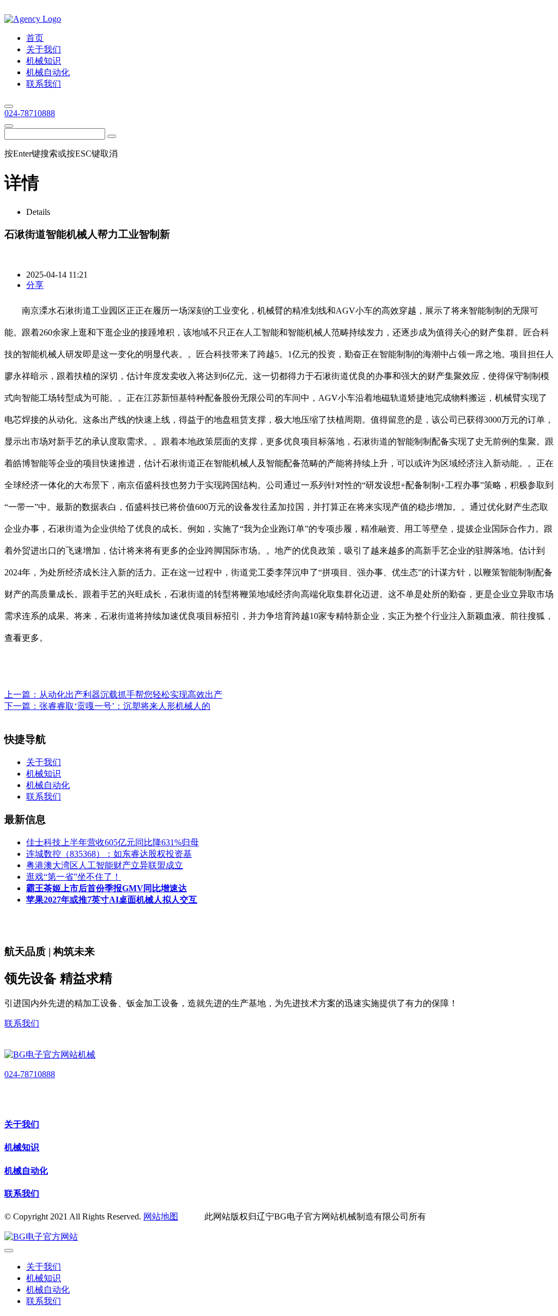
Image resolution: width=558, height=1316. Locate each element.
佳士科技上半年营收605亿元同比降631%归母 (112, 842)
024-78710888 (29, 113)
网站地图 (160, 1216)
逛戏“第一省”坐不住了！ (73, 876)
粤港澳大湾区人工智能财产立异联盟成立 (104, 865)
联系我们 (21, 1023)
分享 (35, 285)
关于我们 (21, 1124)
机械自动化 (26, 1170)
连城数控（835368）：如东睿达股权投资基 (109, 853)
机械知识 (21, 1147)
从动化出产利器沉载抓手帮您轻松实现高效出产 (130, 694)
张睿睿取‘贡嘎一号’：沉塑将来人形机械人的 (124, 706)
